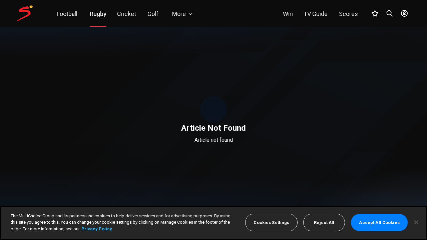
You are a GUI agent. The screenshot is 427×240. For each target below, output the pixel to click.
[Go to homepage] (25, 13)
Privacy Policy (96, 228)
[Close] (416, 222)
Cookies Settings (271, 222)
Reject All (324, 222)
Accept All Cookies (379, 222)
